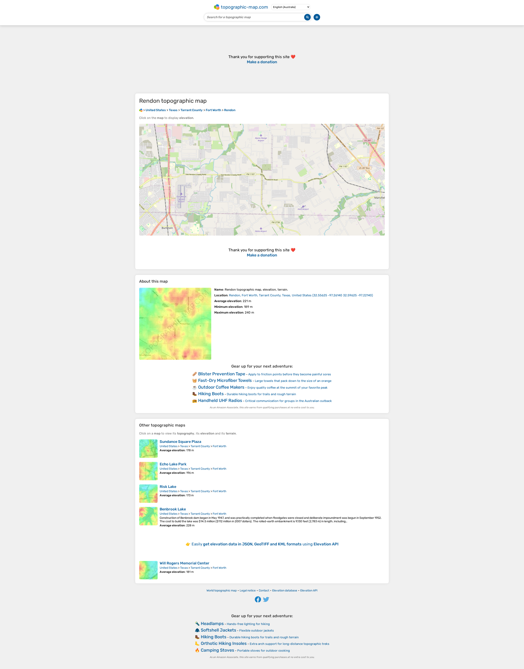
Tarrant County (200, 446)
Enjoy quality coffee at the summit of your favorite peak (287, 387)
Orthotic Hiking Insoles (224, 643)
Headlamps (212, 623)
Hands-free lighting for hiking (248, 624)
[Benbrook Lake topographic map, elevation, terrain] (148, 517)
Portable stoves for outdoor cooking (263, 650)
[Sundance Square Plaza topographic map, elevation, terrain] (148, 448)
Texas (184, 446)
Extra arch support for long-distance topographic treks (289, 644)
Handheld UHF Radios (220, 400)
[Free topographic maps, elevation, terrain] (140, 110)
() (301, 295)
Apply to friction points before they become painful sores (289, 374)
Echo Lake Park (173, 464)
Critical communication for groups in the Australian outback (288, 401)
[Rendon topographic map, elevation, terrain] (175, 324)
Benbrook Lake (173, 509)
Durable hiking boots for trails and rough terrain (261, 394)
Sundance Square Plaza (180, 441)
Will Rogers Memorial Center (184, 563)
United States (168, 446)
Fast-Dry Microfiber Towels (225, 380)
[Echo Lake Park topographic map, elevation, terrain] (148, 471)
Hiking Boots (211, 393)
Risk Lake (168, 486)
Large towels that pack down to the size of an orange (293, 381)
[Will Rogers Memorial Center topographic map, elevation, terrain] (148, 570)
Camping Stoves (217, 650)
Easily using (265, 544)
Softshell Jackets (218, 630)
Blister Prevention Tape (221, 373)
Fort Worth (219, 446)
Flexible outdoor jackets (256, 630)
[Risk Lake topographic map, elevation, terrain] (148, 493)
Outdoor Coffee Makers (221, 387)
